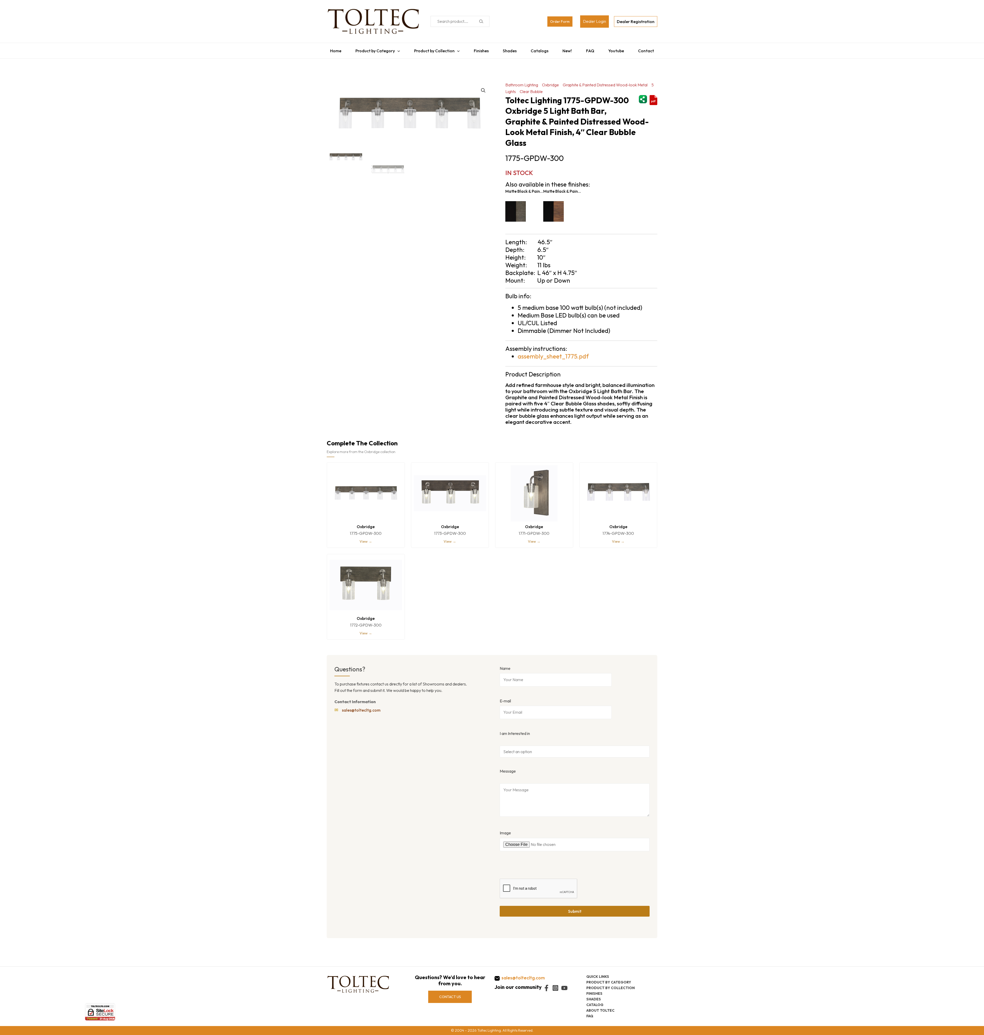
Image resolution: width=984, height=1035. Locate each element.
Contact (649, 49)
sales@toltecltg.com (361, 707)
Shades (509, 49)
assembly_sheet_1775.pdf (553, 353)
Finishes (480, 49)
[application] (394, 49)
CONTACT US (450, 996)
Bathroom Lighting (521, 82)
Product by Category (372, 49)
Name (505, 665)
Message (508, 768)
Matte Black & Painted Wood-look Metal (562, 188)
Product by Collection (432, 49)
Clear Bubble (531, 88)
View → (366, 539)
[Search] (481, 21)
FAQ (592, 49)
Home (332, 49)
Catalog (594, 1004)
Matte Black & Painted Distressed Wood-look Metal (524, 188)
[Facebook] (546, 988)
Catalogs (540, 49)
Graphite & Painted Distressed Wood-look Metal (605, 82)
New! (568, 49)
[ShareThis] (643, 95)
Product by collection (610, 987)
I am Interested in (515, 730)
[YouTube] (564, 988)
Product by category (608, 982)
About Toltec (600, 1010)
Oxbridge (550, 82)
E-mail (505, 698)
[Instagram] (555, 988)
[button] (483, 88)
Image (505, 830)
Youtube (619, 49)
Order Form (560, 21)
